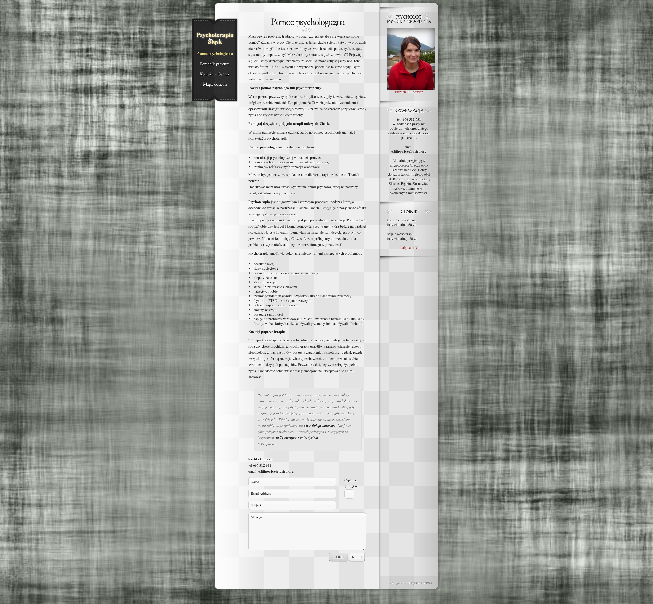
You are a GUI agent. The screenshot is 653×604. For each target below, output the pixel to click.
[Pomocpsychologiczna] (214, 54)
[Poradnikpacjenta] (214, 64)
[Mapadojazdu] (214, 84)
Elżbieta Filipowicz (409, 91)
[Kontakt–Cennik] (214, 74)
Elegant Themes (420, 582)
